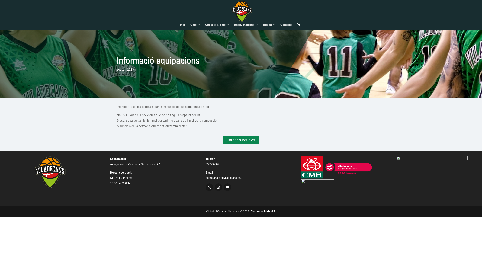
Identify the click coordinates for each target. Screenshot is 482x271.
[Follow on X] (209, 187)
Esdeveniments (244, 25)
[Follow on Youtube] (227, 187)
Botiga (267, 25)
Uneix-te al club (215, 25)
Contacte (286, 25)
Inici (182, 25)
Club (193, 25)
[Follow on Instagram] (218, 187)
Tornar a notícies (241, 140)
